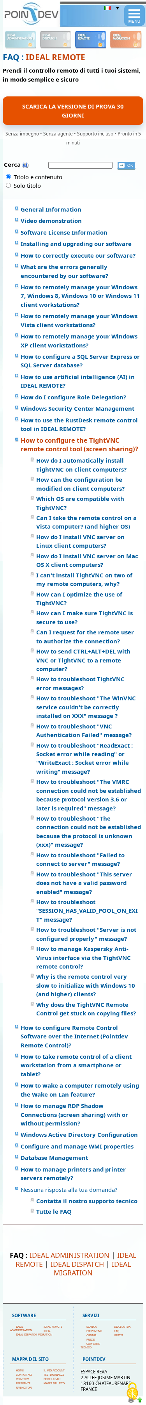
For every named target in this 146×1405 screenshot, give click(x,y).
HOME (20, 1370)
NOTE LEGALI (52, 1379)
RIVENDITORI (24, 1387)
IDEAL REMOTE (55, 57)
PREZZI (90, 1339)
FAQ (116, 1331)
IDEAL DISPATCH (77, 1264)
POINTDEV (22, 1379)
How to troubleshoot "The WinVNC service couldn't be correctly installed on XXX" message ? (86, 706)
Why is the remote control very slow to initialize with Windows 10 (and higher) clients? (85, 985)
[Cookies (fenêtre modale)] (132, 1391)
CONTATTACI (24, 1375)
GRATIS (118, 1335)
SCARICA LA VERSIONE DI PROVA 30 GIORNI (73, 110)
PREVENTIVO (94, 1331)
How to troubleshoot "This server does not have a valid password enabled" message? (84, 883)
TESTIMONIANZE (54, 1375)
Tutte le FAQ (54, 1211)
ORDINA (91, 1335)
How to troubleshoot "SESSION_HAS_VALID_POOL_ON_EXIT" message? (87, 910)
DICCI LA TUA (122, 1326)
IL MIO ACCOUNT (54, 1370)
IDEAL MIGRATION (92, 1268)
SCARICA (91, 1326)
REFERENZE (23, 1383)
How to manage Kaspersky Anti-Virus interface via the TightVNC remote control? (83, 957)
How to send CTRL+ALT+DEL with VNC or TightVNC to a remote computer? (83, 660)
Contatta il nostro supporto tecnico (86, 1201)
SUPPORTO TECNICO (90, 1345)
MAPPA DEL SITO (54, 1383)
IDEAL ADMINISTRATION (69, 1255)
